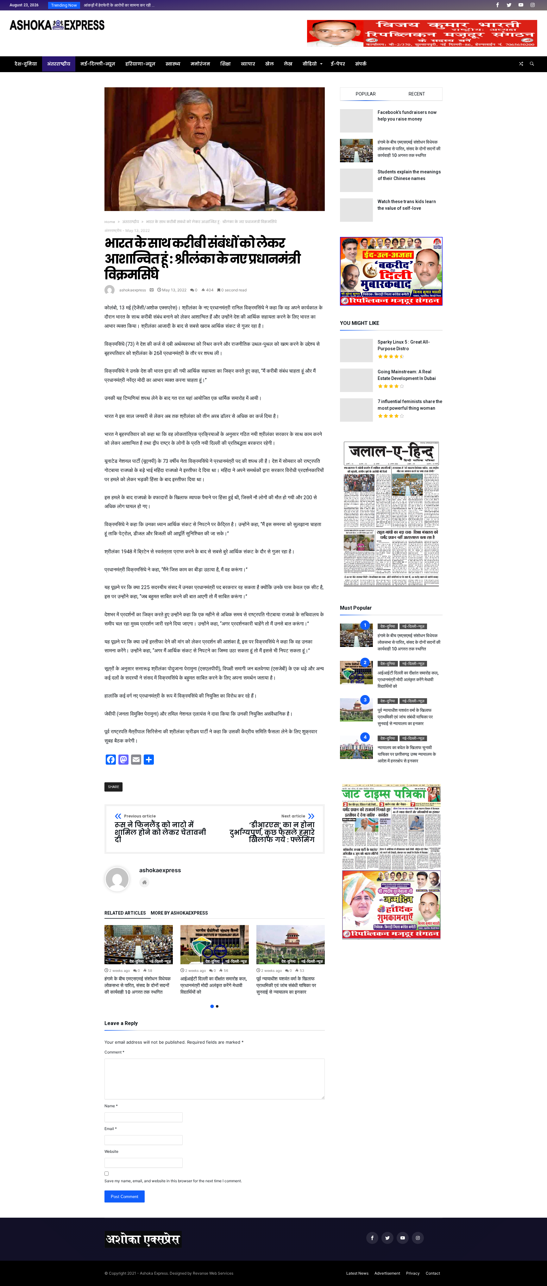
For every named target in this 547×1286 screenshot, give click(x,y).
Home (109, 221)
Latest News (357, 1273)
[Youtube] (521, 5)
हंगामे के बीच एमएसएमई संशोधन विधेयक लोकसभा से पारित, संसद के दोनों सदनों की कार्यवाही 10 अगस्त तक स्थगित (137, 985)
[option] (138, 960)
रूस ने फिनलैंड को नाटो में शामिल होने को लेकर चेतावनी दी (160, 829)
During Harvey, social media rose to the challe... (125, 5)
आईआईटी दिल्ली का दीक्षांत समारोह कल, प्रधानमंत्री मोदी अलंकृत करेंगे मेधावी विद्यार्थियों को (213, 985)
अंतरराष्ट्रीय (130, 221)
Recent (417, 93)
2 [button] (217, 1006)
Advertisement (387, 1273)
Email (110, 1128)
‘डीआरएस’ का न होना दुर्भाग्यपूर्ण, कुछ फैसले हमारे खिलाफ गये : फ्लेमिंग (272, 829)
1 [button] (212, 1006)
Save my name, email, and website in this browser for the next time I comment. (173, 1180)
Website (111, 1151)
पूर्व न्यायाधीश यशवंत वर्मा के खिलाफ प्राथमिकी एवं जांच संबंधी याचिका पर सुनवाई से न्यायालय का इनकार (286, 985)
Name (111, 1105)
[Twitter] (509, 5)
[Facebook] (497, 5)
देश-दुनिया (136, 961)
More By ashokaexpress (179, 913)
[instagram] (532, 5)
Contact (433, 1273)
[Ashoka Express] (56, 20)
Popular (366, 93)
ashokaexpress (132, 290)
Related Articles (125, 913)
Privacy (413, 1273)
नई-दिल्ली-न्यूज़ (160, 961)
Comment (114, 1052)
